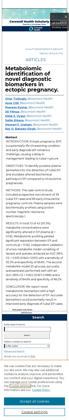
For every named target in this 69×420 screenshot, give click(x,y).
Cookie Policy (41, 390)
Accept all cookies (34, 401)
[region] (34, 390)
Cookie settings (20, 386)
